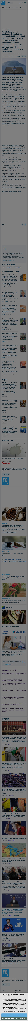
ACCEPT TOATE (14, 1015)
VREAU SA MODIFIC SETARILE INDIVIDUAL (14, 1018)
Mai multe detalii (12, 1007)
